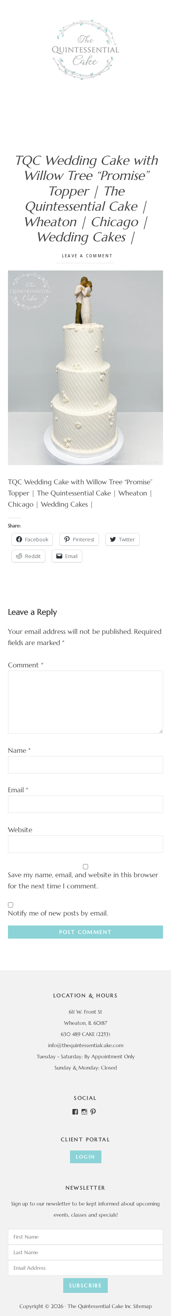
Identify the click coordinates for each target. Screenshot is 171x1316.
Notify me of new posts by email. (58, 913)
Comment (25, 665)
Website (20, 829)
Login (85, 1157)
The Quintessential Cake (85, 50)
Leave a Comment (87, 255)
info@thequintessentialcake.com (85, 1045)
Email (18, 789)
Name (19, 750)
